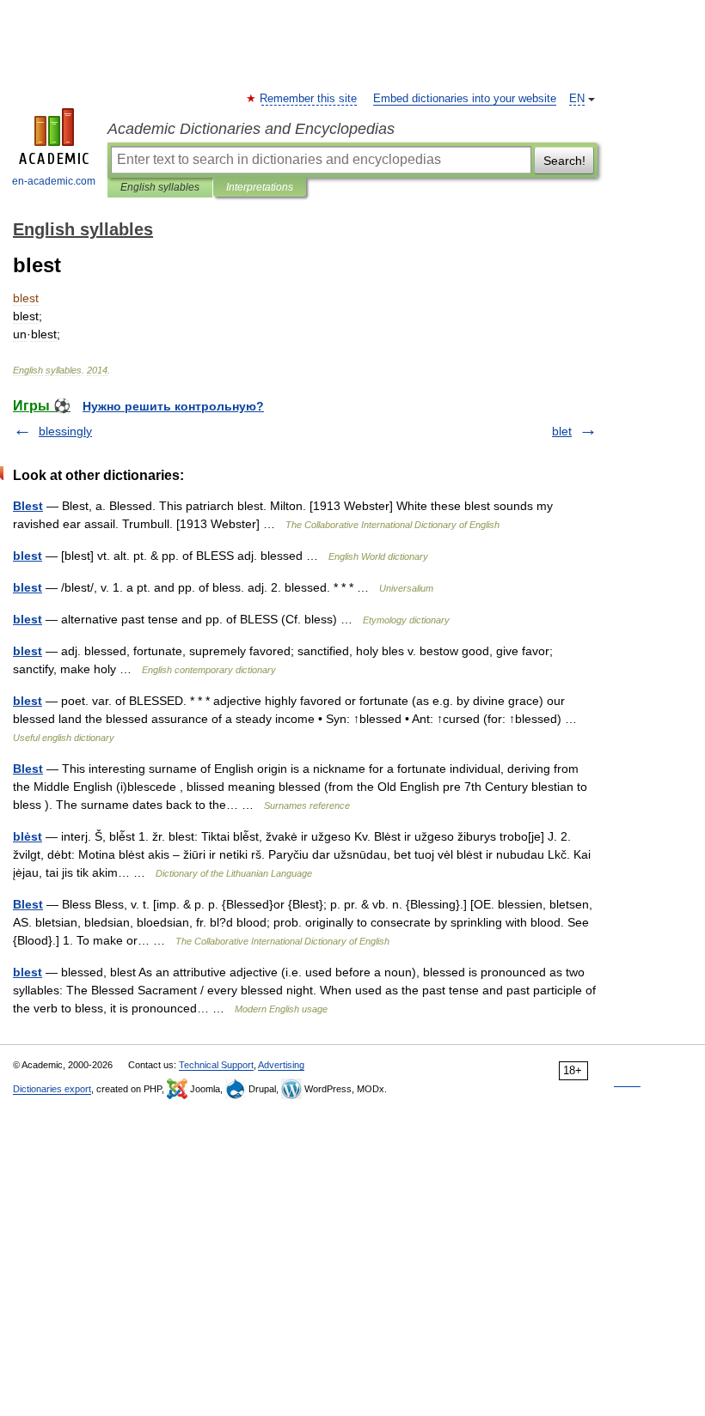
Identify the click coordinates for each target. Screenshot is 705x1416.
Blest (28, 506)
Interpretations (259, 187)
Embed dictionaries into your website (464, 99)
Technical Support (216, 1065)
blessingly (65, 431)
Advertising (281, 1065)
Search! (564, 160)
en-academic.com (53, 181)
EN (577, 99)
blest (27, 555)
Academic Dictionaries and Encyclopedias (251, 128)
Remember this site (309, 99)
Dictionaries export (52, 1089)
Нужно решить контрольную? (173, 406)
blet (562, 431)
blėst (27, 836)
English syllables (159, 187)
